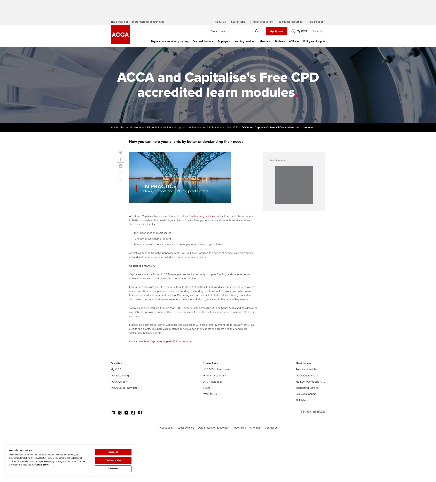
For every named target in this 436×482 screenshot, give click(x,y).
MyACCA (116, 369)
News (206, 388)
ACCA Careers (119, 381)
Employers (223, 41)
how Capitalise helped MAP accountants (168, 341)
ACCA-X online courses (217, 369)
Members (265, 41)
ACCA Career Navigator (124, 388)
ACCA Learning (120, 375)
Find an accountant (214, 375)
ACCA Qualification (307, 375)
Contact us (271, 427)
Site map (255, 427)
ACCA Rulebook (212, 381)
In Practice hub (197, 127)
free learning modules (202, 216)
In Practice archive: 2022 (224, 127)
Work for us (210, 394)
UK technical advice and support (166, 127)
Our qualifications (203, 41)
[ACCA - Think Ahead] (120, 43)
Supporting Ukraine (307, 388)
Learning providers (245, 41)
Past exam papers (306, 394)
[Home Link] (313, 412)
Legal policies (185, 427)
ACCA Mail (302, 400)
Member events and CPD (310, 381)
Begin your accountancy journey (170, 41)
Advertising (239, 427)
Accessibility (166, 427)
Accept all (113, 452)
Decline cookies (113, 460)
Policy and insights (314, 41)
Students (280, 41)
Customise (113, 468)
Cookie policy (42, 464)
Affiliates (294, 41)
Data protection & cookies (213, 427)
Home (114, 127)
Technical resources (132, 127)
